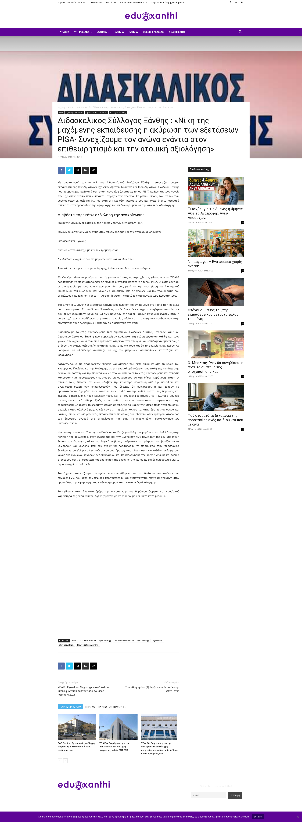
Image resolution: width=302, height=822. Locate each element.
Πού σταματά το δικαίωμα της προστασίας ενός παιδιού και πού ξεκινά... (215, 419)
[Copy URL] (93, 170)
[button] (240, 32)
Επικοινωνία (97, 2)
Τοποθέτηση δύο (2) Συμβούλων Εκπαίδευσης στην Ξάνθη (152, 689)
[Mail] (236, 2)
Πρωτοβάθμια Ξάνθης (87, 644)
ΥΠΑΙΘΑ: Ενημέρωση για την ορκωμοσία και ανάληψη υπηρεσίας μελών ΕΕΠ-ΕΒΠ (114, 746)
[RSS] (241, 2)
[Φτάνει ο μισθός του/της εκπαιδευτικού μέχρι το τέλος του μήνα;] (216, 292)
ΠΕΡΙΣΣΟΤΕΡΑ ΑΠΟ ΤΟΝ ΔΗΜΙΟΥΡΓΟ (105, 706)
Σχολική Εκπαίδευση (74, 112)
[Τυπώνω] (85, 170)
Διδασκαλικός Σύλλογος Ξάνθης (95, 640)
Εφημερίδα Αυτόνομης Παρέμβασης (167, 2)
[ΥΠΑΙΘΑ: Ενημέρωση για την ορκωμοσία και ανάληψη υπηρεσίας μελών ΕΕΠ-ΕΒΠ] (118, 727)
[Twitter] (69, 170)
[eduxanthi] (151, 16)
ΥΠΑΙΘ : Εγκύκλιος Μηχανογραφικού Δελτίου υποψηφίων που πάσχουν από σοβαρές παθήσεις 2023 (84, 691)
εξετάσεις (157, 640)
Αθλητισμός (177, 32)
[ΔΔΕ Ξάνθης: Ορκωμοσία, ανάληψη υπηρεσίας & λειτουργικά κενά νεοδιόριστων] (77, 727)
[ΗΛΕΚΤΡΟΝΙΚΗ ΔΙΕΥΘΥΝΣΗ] (77, 170)
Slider (71, 107)
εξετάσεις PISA (66, 644)
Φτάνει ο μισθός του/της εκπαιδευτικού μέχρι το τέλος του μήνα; (213, 314)
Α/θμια (102, 32)
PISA (74, 640)
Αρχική (61, 107)
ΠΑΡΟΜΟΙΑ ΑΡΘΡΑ (70, 706)
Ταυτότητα (111, 2)
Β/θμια (119, 32)
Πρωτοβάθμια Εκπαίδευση (96, 112)
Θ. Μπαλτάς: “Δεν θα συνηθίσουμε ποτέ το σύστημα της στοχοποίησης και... (215, 367)
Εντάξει (258, 816)
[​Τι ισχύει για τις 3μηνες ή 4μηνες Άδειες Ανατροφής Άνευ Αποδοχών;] (216, 191)
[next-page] (65, 760)
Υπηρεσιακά (81, 32)
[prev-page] (60, 760)
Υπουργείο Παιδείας (118, 112)
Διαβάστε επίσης (199, 169)
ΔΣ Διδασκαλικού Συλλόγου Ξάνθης (132, 640)
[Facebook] (230, 2)
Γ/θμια (133, 32)
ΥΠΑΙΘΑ (64, 32)
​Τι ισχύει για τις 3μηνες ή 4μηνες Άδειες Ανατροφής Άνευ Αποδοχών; (215, 213)
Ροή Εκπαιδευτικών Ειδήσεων (133, 2)
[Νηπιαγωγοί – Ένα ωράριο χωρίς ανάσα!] (216, 243)
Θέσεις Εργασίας (153, 32)
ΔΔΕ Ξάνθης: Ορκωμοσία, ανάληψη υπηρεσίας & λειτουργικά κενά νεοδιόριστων (76, 746)
